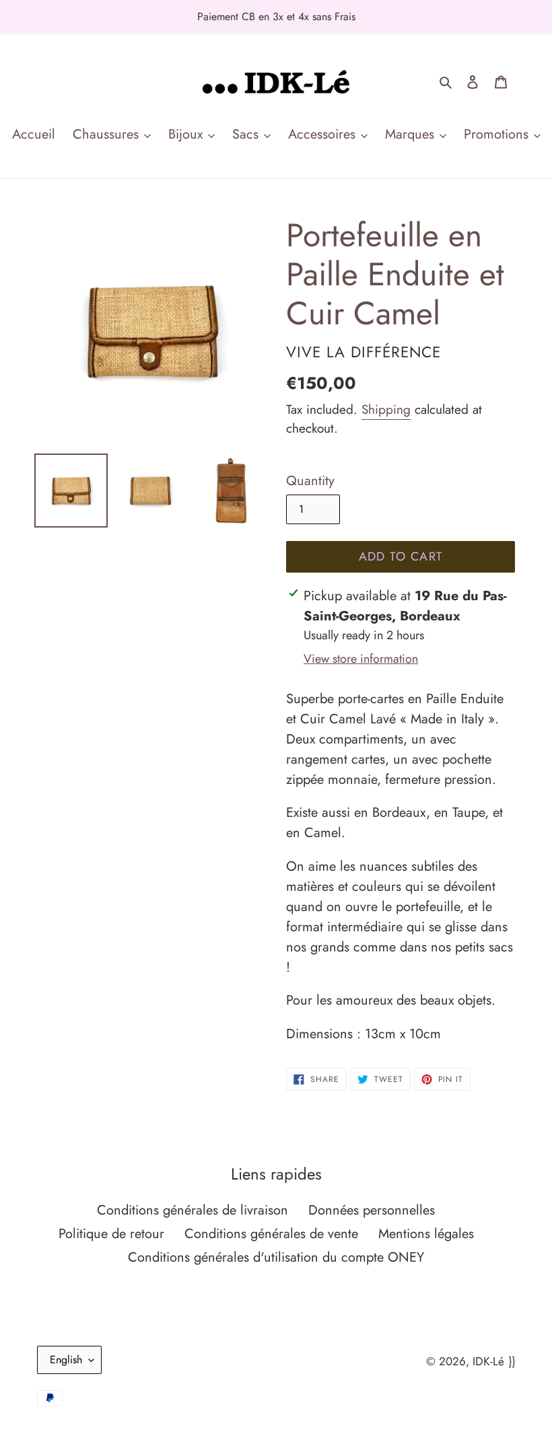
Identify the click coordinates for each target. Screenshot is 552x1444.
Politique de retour (111, 1233)
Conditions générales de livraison (192, 1210)
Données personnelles (371, 1210)
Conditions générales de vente (271, 1233)
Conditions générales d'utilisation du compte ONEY (276, 1257)
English (66, 1359)
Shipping (386, 409)
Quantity (310, 481)
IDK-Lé (488, 1361)
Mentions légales (426, 1233)
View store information (361, 658)
